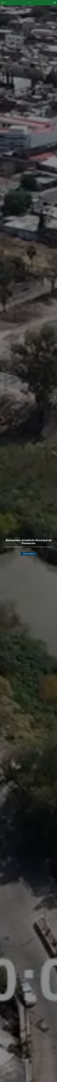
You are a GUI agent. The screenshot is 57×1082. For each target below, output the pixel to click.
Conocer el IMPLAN (28, 554)
